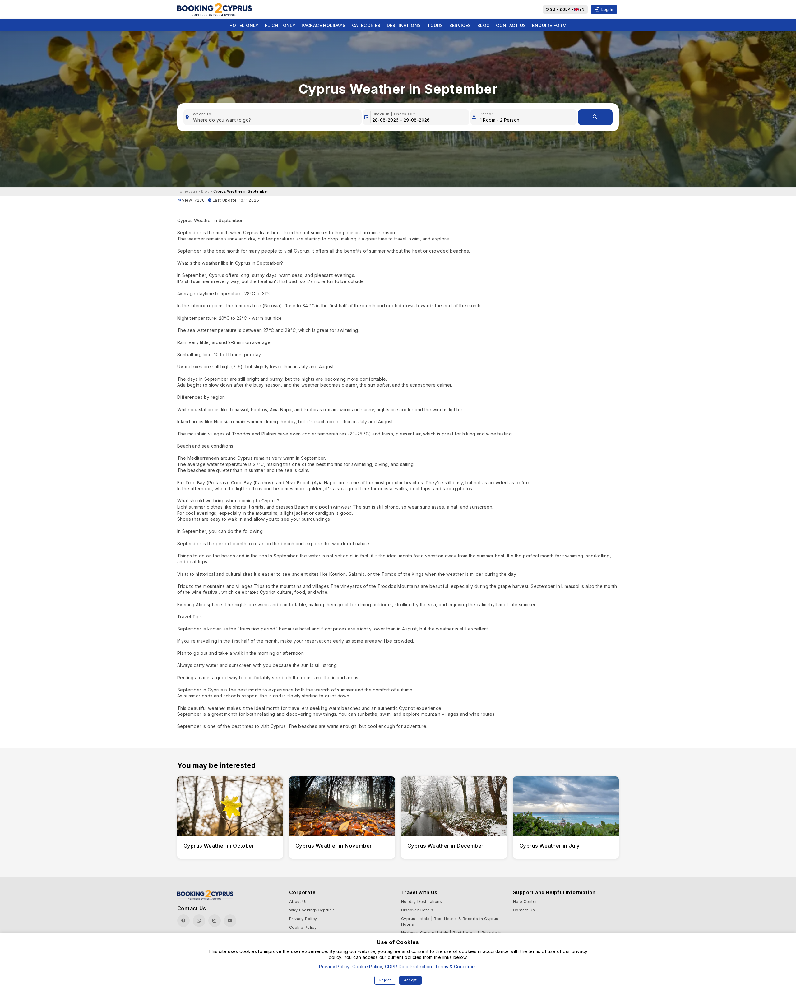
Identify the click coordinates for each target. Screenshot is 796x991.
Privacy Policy (303, 918)
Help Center (525, 901)
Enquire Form (549, 25)
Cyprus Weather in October (218, 846)
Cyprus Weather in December (445, 846)
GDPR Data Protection (408, 966)
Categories (366, 25)
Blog (483, 25)
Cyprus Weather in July (549, 846)
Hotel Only (244, 25)
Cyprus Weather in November (333, 846)
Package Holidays (323, 25)
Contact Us (511, 25)
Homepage (187, 191)
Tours (435, 25)
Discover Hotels (417, 910)
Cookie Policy (303, 927)
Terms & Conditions (456, 966)
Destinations (404, 25)
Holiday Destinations (421, 901)
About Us (298, 901)
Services (460, 25)
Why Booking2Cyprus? (311, 910)
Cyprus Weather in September (240, 191)
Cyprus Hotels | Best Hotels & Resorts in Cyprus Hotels (449, 921)
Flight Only (280, 25)
